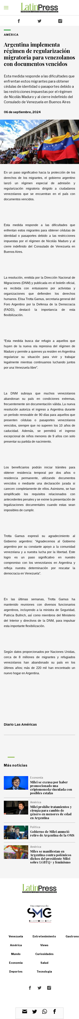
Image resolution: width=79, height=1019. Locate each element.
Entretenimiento (44, 936)
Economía (16, 962)
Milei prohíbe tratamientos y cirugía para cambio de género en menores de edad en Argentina (51, 812)
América (16, 945)
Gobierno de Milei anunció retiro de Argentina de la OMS (52, 833)
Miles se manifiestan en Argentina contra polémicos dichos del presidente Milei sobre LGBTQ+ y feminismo (50, 856)
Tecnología (44, 971)
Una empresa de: (39, 905)
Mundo (16, 954)
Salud (44, 962)
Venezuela (16, 936)
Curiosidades (44, 954)
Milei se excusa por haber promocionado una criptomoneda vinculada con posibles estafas (51, 787)
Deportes (15, 971)
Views (44, 945)
